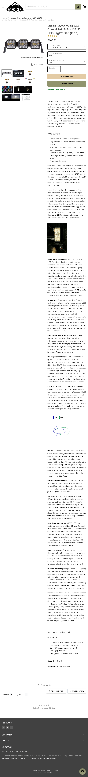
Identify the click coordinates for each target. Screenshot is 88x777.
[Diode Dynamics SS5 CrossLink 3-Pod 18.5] (6, 73)
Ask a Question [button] (57, 691)
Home (4, 18)
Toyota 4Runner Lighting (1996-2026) (26, 18)
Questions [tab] (20, 695)
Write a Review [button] (78, 691)
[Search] (78, 6)
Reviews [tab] (6, 695)
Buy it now (67, 84)
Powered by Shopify (44, 773)
